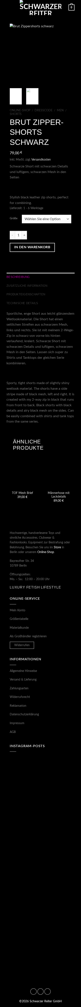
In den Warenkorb (32, 247)
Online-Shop (20, 110)
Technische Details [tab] (22, 303)
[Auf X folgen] (47, 991)
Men (60, 110)
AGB (13, 732)
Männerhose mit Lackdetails (59, 495)
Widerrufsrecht (20, 697)
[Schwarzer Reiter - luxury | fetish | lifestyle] (40, 7)
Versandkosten (41, 159)
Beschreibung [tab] (18, 277)
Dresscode (43, 110)
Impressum (17, 723)
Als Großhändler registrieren (28, 636)
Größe (13, 218)
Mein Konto (17, 610)
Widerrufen (22, 645)
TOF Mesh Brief (22, 493)
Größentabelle (19, 619)
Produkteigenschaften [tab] (25, 294)
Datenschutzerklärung (24, 714)
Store (57, 547)
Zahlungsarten (19, 688)
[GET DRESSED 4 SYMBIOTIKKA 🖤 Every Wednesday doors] (40, 957)
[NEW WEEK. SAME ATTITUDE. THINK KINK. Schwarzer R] (40, 775)
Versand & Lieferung (23, 679)
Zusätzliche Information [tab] (26, 285)
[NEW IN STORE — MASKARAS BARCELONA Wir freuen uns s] (40, 921)
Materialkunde (19, 627)
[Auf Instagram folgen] (40, 991)
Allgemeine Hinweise (23, 671)
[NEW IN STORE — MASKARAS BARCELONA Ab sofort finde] (40, 811)
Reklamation (18, 705)
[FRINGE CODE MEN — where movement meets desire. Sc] (40, 848)
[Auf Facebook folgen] (33, 991)
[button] (9, 7)
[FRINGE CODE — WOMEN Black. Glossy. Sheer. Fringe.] (40, 884)
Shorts (16, 114)
